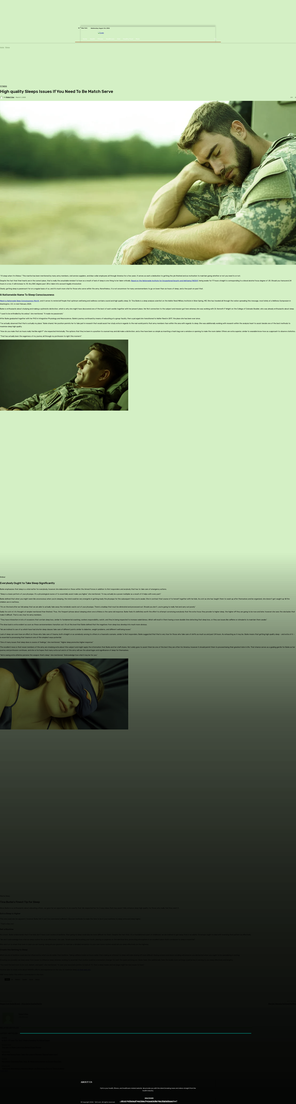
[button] (215, 39)
